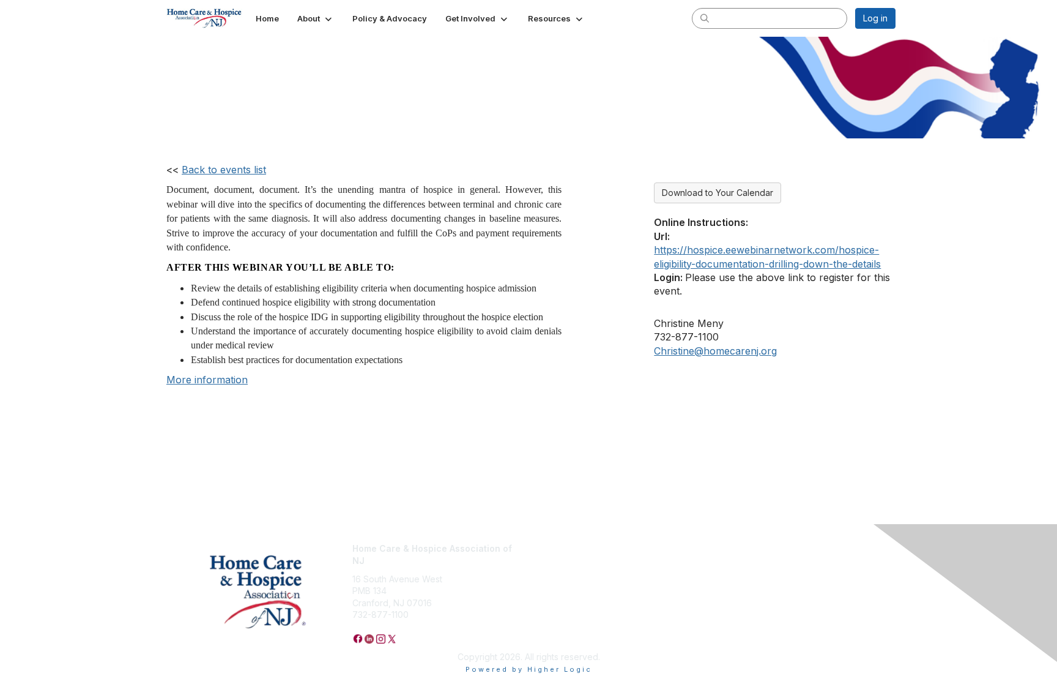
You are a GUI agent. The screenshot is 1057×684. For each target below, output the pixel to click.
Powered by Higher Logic (528, 669)
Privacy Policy (561, 548)
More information (207, 380)
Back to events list (224, 169)
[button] (315, 18)
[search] (705, 18)
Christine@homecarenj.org (715, 351)
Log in (875, 18)
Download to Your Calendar (717, 192)
